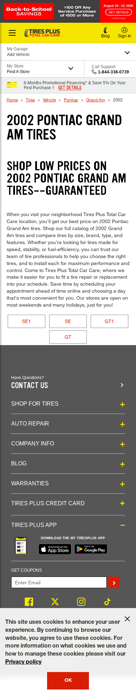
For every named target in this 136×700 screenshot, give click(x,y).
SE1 (26, 321)
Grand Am (95, 99)
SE (68, 321)
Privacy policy (23, 662)
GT (68, 337)
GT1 (109, 321)
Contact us (29, 385)
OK (68, 680)
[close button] (127, 618)
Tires (30, 99)
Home (12, 99)
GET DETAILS (70, 87)
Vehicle (49, 99)
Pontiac (71, 99)
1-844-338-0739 (113, 72)
